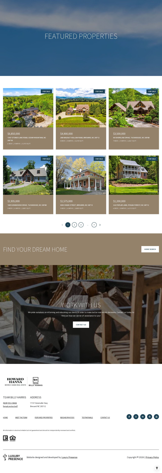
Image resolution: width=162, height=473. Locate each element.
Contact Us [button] (81, 324)
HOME (5, 417)
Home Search (150, 249)
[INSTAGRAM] (135, 416)
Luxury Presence (69, 457)
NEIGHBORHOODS (67, 417)
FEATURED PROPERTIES (44, 417)
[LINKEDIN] (142, 416)
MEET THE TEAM (21, 417)
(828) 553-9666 (10, 403)
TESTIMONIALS (87, 417)
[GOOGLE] (149, 416)
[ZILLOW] (156, 416)
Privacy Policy (152, 457)
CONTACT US (105, 418)
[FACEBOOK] (129, 416)
